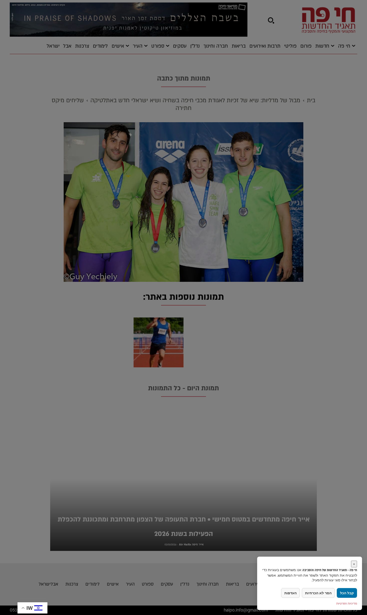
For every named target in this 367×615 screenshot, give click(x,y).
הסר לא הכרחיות (318, 593)
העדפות (290, 593)
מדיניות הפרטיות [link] (346, 603)
